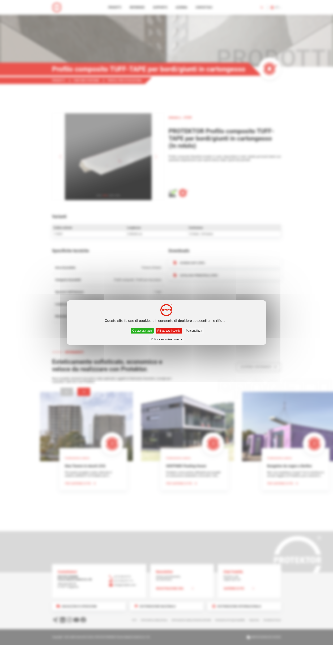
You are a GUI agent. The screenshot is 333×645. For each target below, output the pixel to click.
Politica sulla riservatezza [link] (166, 339)
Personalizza (194, 330)
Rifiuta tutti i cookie (169, 330)
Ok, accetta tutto (142, 330)
